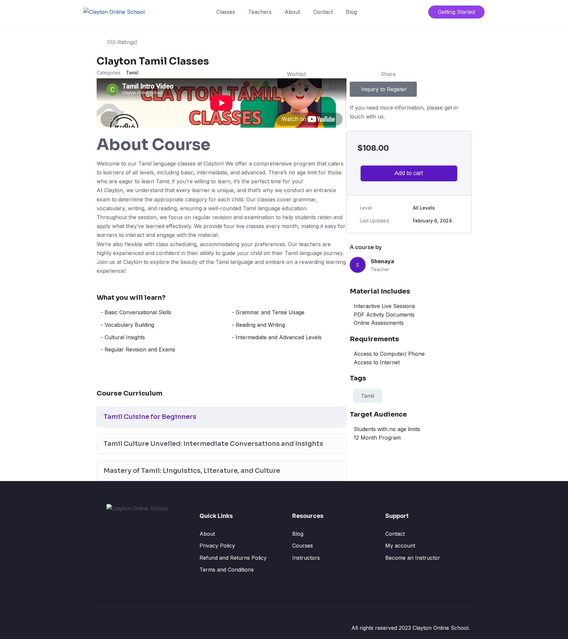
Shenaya (382, 261)
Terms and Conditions (227, 569)
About (292, 12)
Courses (302, 545)
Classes (225, 12)
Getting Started (456, 12)
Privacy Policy (217, 545)
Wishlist (296, 74)
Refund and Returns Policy (233, 557)
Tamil (132, 72)
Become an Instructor (412, 557)
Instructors (306, 557)
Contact (323, 12)
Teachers (260, 12)
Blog (351, 12)
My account (400, 545)
